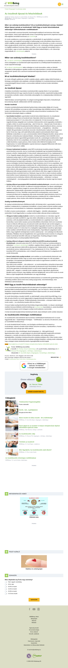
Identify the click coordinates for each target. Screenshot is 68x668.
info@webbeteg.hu (36, 649)
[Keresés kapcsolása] (59, 4)
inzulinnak (32, 36)
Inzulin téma (22, 359)
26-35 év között (12, 591)
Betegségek (12, 9)
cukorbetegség (20, 51)
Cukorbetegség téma (31, 359)
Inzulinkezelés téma (14, 359)
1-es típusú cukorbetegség (14, 60)
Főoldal (6, 9)
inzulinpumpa (39, 307)
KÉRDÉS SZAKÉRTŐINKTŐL (36, 391)
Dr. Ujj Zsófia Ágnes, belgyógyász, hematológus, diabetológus (37, 353)
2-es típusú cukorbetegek (20, 245)
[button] (29, 610)
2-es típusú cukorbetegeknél (14, 67)
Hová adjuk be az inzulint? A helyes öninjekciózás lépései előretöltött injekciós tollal (33, 344)
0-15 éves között (12, 593)
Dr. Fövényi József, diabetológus (26, 349)
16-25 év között (12, 589)
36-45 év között (12, 586)
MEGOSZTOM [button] (55, 357)
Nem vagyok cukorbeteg (15, 582)
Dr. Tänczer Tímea (36, 384)
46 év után (11, 584)
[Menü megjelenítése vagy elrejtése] (62, 4)
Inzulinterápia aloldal (21, 9)
